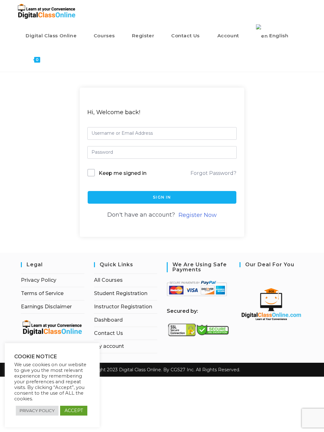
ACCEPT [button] (74, 410)
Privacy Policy (38, 280)
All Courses (108, 280)
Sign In (162, 197)
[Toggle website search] (51, 59)
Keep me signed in (122, 173)
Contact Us (108, 333)
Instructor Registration (123, 307)
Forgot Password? (213, 173)
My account (109, 346)
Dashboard (108, 320)
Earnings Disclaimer (46, 307)
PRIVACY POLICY (37, 410)
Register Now (197, 215)
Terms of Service (42, 293)
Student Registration (120, 293)
